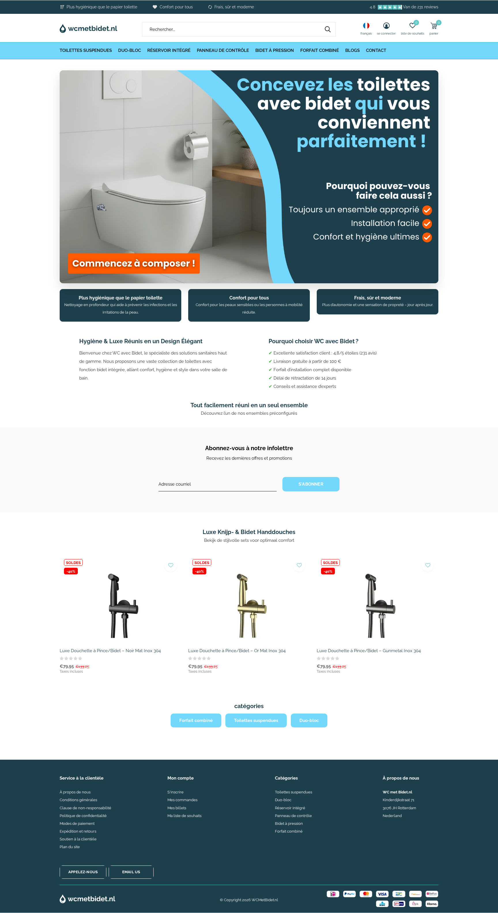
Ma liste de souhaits (184, 816)
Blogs (352, 50)
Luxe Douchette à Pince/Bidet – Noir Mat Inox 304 (110, 650)
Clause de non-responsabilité (85, 808)
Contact (376, 50)
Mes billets (176, 808)
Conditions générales (78, 800)
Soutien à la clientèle (78, 839)
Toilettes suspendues (86, 50)
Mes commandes (182, 800)
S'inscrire (175, 792)
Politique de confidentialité (83, 816)
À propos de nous (75, 792)
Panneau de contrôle (223, 50)
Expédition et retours (78, 831)
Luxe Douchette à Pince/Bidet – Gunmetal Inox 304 (369, 650)
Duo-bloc (129, 50)
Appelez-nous (83, 872)
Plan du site (70, 847)
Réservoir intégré (168, 50)
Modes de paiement (77, 823)
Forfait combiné (319, 50)
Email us (131, 872)
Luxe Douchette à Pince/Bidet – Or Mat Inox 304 (237, 650)
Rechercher (328, 29)
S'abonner (311, 484)
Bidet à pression (274, 50)
